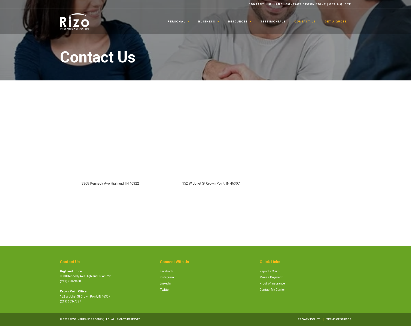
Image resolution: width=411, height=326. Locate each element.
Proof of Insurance (272, 283)
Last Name (320, 103)
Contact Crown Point (306, 4)
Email (275, 124)
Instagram (167, 277)
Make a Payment (271, 277)
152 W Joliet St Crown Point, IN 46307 (85, 296)
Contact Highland (266, 4)
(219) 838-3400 (70, 281)
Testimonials (273, 21)
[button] (110, 198)
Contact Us (305, 21)
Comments (278, 166)
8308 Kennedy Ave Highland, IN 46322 (85, 276)
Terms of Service (338, 319)
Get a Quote (340, 4)
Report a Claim (270, 271)
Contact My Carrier (272, 289)
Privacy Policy (327, 204)
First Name (280, 103)
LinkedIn (165, 283)
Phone (276, 146)
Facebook (166, 271)
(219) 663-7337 (70, 301)
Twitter (165, 289)
